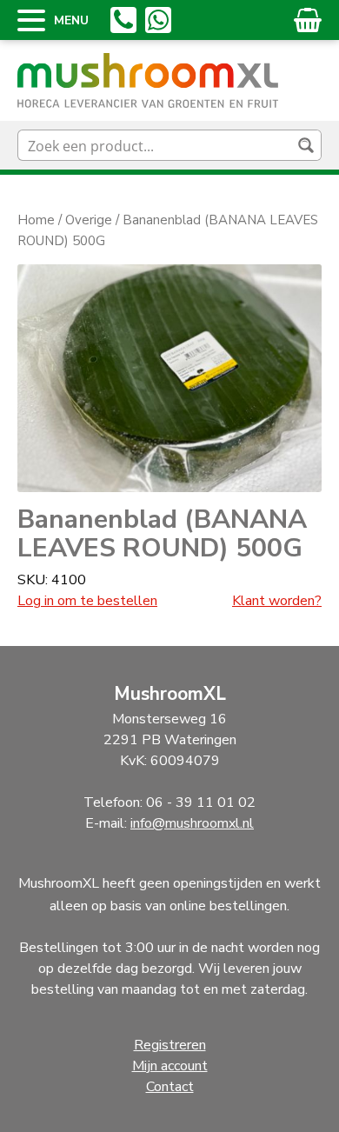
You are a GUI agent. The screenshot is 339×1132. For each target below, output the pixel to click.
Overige (88, 220)
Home (36, 220)
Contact (170, 1086)
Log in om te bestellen (87, 600)
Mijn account (170, 1065)
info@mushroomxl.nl (192, 823)
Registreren (170, 1045)
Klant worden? (277, 600)
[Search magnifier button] (306, 145)
